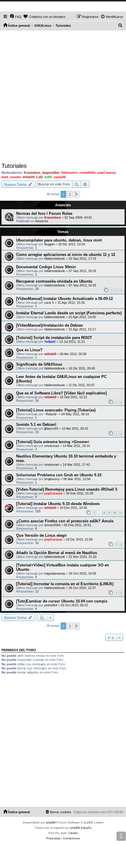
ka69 (48, 177)
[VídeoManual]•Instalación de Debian (49, 325)
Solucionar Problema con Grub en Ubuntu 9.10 (58, 475)
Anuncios (41, 221)
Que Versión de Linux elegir (41, 535)
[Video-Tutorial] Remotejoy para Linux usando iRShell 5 (66, 489)
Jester (74, 833)
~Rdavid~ (51, 414)
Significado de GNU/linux (39, 364)
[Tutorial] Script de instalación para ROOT (54, 337)
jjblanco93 (51, 428)
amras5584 (52, 525)
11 (120, 513)
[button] (76, 194)
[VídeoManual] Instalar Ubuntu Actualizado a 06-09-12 (64, 298)
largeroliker (50, 172)
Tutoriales (14, 166)
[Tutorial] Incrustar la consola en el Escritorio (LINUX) (64, 584)
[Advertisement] (63, 96)
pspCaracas (107, 172)
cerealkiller (87, 172)
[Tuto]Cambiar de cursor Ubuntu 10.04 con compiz (62, 601)
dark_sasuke (11, 177)
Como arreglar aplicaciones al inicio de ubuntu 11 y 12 (65, 254)
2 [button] (70, 194)
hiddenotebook (54, 258)
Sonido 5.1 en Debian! (36, 424)
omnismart (51, 446)
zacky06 (59, 177)
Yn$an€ (50, 341)
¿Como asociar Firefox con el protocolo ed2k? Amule (64, 521)
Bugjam (49, 244)
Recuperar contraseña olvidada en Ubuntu (54, 281)
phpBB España (81, 827)
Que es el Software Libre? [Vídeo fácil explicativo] (61, 393)
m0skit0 (29, 177)
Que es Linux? (29, 350)
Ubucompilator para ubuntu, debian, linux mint (59, 240)
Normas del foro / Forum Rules (44, 213)
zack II (49, 302)
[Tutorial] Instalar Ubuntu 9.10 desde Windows (58, 504)
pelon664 (50, 605)
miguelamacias (54, 573)
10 (114, 513)
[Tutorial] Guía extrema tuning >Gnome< (52, 442)
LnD (39, 177)
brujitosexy (52, 479)
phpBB (50, 822)
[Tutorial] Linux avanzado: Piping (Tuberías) (56, 410)
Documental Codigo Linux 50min (46, 267)
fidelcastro (69, 172)
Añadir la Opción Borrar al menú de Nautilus (56, 553)
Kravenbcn (32, 172)
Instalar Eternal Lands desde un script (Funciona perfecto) (69, 313)
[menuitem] (15, 16)
